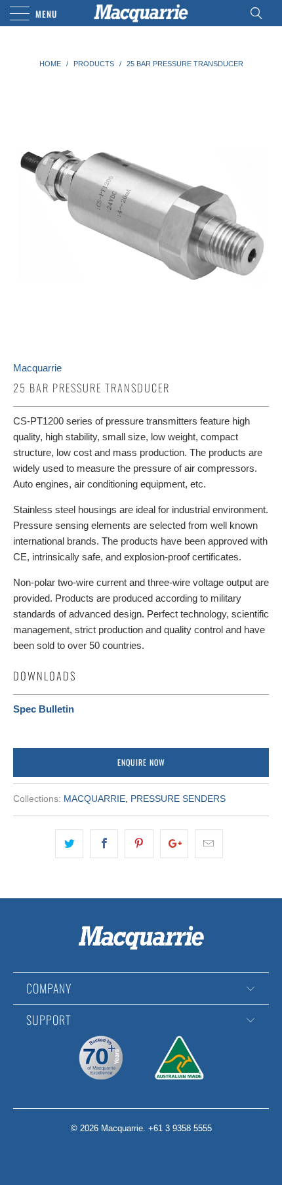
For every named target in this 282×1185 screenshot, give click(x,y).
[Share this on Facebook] (104, 843)
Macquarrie (37, 367)
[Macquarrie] (141, 13)
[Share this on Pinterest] (139, 843)
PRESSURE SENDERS (178, 799)
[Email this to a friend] (209, 843)
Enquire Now (141, 762)
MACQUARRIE (94, 799)
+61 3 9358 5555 (180, 1128)
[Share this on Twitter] (69, 843)
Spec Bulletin (43, 709)
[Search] (260, 13)
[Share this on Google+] (174, 843)
